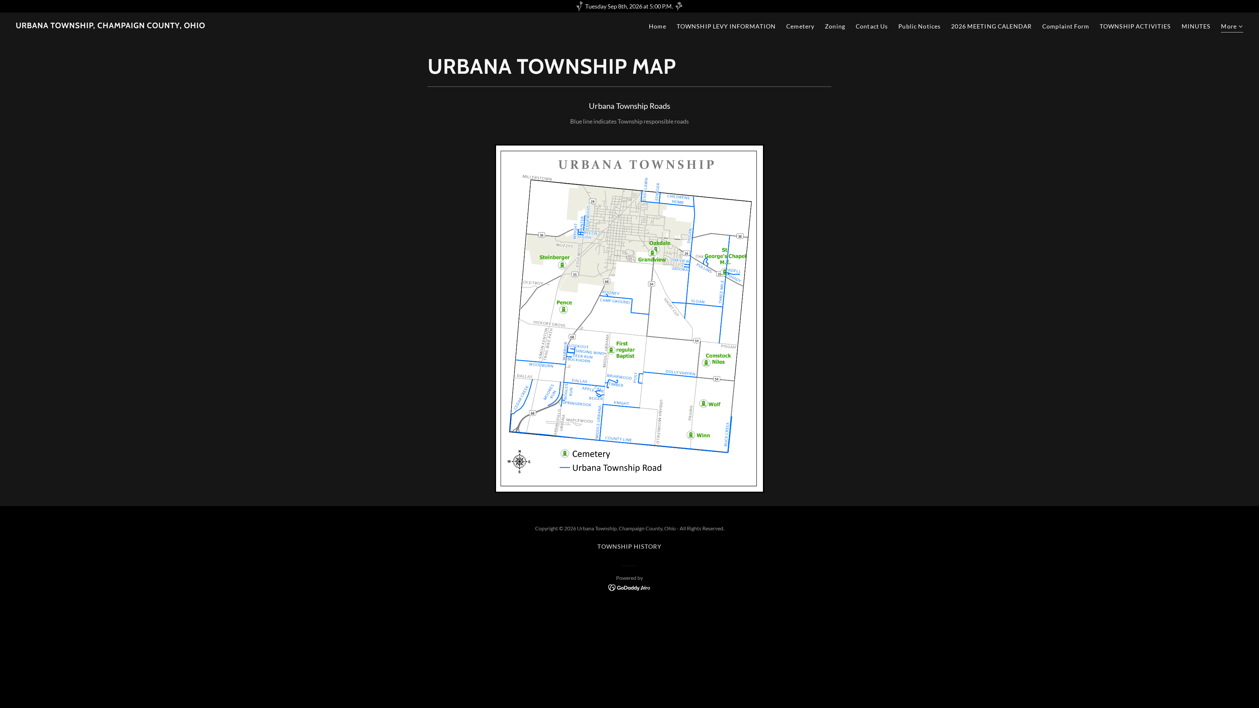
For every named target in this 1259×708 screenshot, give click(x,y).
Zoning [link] (835, 26)
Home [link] (657, 26)
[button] (1232, 27)
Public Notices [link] (919, 26)
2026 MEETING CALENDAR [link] (991, 26)
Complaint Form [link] (1065, 26)
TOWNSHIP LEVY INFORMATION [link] (726, 26)
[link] (110, 26)
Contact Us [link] (872, 26)
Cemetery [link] (800, 26)
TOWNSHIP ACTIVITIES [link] (1135, 26)
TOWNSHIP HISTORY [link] (629, 546)
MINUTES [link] (1196, 26)
